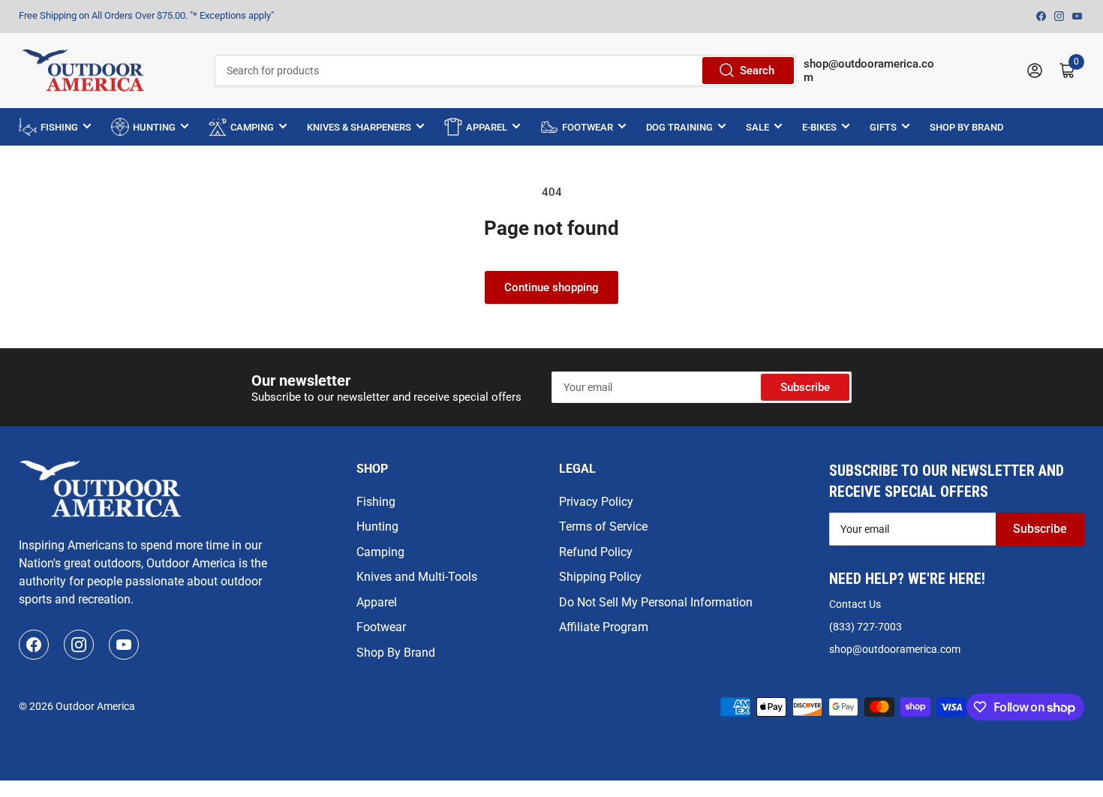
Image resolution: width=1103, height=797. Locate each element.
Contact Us (855, 604)
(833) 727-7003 (865, 627)
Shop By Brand (395, 652)
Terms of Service (603, 526)
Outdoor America (95, 706)
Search (757, 70)
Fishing (375, 502)
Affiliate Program (603, 627)
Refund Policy (596, 552)
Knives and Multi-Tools (416, 577)
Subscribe (805, 387)
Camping (380, 552)
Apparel (376, 602)
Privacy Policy (596, 502)
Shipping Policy (600, 577)
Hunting (377, 526)
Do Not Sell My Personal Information (656, 602)
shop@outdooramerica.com (894, 649)
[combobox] (505, 70)
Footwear (381, 627)
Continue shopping (551, 287)
